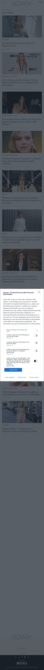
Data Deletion (10, 377)
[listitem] (22, 330)
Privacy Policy (34, 377)
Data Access (22, 377)
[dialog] (22, 335)
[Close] (40, 293)
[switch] (35, 335)
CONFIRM (13, 370)
